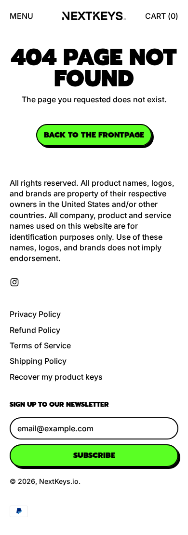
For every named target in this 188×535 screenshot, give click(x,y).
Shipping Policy (38, 361)
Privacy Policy (35, 314)
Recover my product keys (56, 377)
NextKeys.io (59, 481)
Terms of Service (40, 345)
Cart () (161, 18)
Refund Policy (35, 330)
